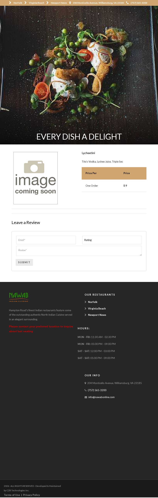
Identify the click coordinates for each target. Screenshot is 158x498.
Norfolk (17, 2)
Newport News (59, 2)
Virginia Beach (36, 2)
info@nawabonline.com (101, 397)
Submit (24, 262)
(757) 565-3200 (139, 2)
